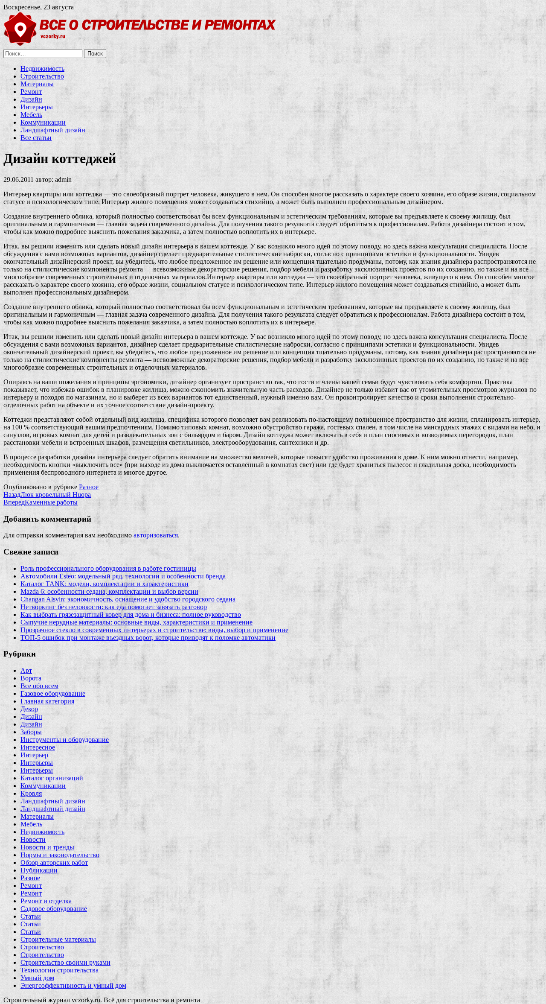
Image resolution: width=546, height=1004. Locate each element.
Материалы (37, 84)
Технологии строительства (59, 970)
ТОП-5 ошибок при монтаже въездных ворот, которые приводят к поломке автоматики (148, 637)
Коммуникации (43, 122)
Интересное (37, 747)
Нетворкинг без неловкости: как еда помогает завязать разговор (113, 606)
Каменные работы (40, 502)
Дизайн (31, 99)
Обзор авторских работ (54, 862)
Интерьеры (36, 107)
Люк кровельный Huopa (47, 494)
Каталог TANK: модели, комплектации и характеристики (104, 583)
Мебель (31, 114)
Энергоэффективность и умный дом (73, 985)
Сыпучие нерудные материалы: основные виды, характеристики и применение (136, 622)
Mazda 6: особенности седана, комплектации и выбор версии (109, 591)
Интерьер (34, 755)
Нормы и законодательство (59, 854)
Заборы (31, 731)
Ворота (30, 678)
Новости (33, 839)
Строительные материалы (58, 939)
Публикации (39, 870)
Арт (26, 670)
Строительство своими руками (65, 962)
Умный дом (37, 977)
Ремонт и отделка (46, 901)
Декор (29, 708)
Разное (89, 486)
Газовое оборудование (52, 693)
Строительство (42, 76)
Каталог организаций (51, 778)
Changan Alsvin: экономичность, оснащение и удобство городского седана (127, 599)
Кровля (31, 793)
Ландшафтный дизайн (52, 130)
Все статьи (36, 137)
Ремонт (31, 91)
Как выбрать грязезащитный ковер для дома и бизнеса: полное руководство (130, 614)
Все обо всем (39, 685)
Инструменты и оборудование (64, 739)
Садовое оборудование (53, 908)
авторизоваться (156, 535)
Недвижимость (42, 68)
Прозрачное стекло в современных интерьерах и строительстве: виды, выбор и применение (154, 629)
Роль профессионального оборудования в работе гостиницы (108, 568)
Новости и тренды (47, 847)
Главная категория (47, 701)
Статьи (30, 916)
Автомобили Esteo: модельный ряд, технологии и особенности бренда (123, 576)
